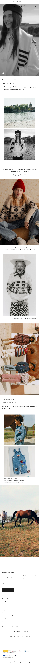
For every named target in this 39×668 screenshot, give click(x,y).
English (26, 632)
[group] (19, 40)
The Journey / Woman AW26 (9, 80)
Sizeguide (4, 610)
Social (3, 605)
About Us (4, 602)
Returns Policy (5, 613)
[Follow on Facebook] (3, 627)
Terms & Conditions (7, 619)
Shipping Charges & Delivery (10, 616)
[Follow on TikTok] (17, 627)
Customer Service (6, 599)
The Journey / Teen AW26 (19, 175)
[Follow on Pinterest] (12, 627)
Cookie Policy (5, 622)
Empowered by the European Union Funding (19, 662)
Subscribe (7, 590)
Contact (4, 596)
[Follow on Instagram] (7, 627)
